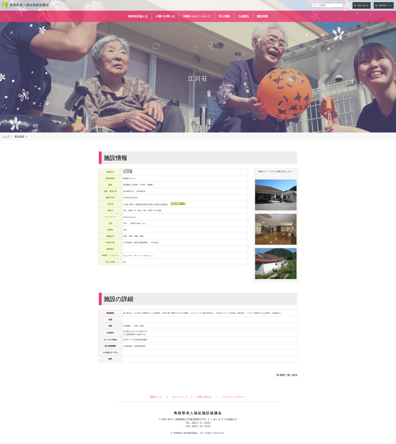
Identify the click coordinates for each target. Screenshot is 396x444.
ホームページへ (129, 217)
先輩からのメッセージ (197, 16)
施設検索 (262, 16)
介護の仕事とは (165, 16)
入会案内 (243, 16)
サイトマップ (179, 396)
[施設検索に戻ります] (287, 375)
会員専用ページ (384, 5)
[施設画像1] (276, 209)
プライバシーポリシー (233, 396)
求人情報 (224, 16)
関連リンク (156, 396)
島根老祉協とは (138, 16)
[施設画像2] (276, 243)
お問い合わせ (362, 5)
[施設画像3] (276, 278)
